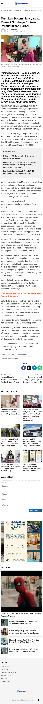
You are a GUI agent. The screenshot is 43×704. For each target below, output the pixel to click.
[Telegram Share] (34, 367)
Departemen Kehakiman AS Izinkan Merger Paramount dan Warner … (23, 650)
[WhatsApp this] (39, 367)
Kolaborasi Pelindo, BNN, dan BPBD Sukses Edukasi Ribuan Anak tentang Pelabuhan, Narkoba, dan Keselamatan (19, 164)
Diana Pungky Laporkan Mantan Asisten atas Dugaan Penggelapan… (24, 632)
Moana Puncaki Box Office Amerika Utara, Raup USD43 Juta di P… (24, 641)
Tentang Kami (5, 681)
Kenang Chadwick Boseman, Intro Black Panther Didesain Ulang (10, 378)
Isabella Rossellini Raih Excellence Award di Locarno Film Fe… (23, 623)
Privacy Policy (6, 675)
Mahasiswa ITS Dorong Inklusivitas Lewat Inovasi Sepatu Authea (18, 157)
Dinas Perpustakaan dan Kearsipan (15, 354)
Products (4, 678)
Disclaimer (4, 669)
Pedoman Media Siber (8, 672)
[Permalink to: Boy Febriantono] (3, 30)
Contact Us (5, 666)
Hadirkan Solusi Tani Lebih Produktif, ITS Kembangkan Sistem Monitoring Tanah (18, 172)
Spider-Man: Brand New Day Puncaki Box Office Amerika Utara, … (21, 615)
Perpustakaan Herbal (10, 358)
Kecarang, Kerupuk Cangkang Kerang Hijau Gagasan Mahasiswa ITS (32, 378)
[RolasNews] (21, 3)
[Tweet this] (29, 367)
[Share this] (23, 367)
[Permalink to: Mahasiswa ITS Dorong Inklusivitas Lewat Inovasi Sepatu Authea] (10, 401)
